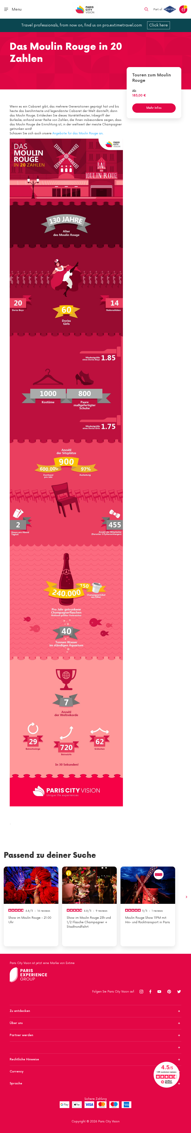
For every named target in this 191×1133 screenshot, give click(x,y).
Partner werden (21, 1035)
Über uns (16, 1023)
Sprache (16, 1083)
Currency (17, 1071)
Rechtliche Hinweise (24, 1059)
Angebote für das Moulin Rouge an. (77, 133)
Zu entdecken (20, 1011)
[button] (146, 9)
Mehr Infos (154, 108)
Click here (158, 25)
